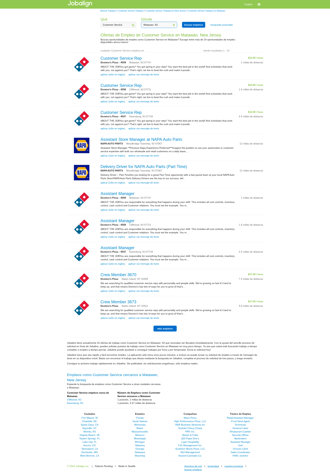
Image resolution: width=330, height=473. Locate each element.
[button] (259, 4)
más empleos (165, 328)
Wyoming (140, 455)
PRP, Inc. (190, 431)
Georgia (139, 448)
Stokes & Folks (190, 435)
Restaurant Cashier (240, 431)
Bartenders (240, 438)
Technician (240, 424)
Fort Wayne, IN (89, 417)
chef (240, 445)
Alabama (140, 445)
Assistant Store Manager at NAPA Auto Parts (141, 139)
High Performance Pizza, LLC (190, 421)
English (248, 4)
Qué (104, 19)
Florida (140, 417)
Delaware (140, 452)
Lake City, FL (89, 442)
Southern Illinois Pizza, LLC (190, 448)
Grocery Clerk (240, 448)
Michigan (140, 442)
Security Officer (240, 435)
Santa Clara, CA (89, 424)
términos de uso (193, 466)
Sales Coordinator (240, 452)
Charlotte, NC (89, 421)
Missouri (139, 435)
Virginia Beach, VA (90, 435)
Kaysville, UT (89, 428)
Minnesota (140, 424)
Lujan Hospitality (190, 442)
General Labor (240, 428)
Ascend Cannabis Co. (190, 455)
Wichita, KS (89, 431)
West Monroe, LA (89, 455)
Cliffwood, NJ (74, 399)
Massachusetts (140, 431)
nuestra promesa (233, 466)
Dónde (146, 19)
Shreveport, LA (89, 448)
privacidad (213, 466)
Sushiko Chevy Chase (190, 428)
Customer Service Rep (121, 58)
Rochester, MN (89, 452)
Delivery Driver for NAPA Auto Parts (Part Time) (144, 166)
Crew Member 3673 (118, 302)
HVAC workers (240, 455)
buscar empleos (193, 24)
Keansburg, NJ (75, 403)
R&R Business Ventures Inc (190, 424)
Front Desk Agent (240, 421)
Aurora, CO (89, 445)
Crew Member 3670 (118, 274)
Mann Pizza (190, 417)
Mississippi (140, 438)
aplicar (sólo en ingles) (113, 74)
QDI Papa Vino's (190, 438)
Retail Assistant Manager (240, 417)
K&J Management (190, 452)
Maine (139, 428)
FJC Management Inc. (190, 445)
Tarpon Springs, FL (89, 438)
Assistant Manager (117, 193)
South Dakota (140, 421)
